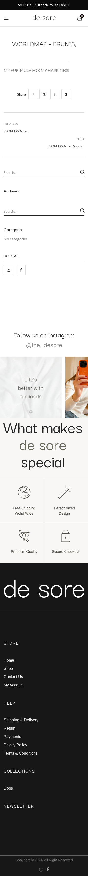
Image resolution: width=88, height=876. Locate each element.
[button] (79, 18)
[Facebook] (33, 94)
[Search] (82, 172)
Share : (22, 94)
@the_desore (44, 344)
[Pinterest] (66, 94)
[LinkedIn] (55, 94)
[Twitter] (44, 94)
